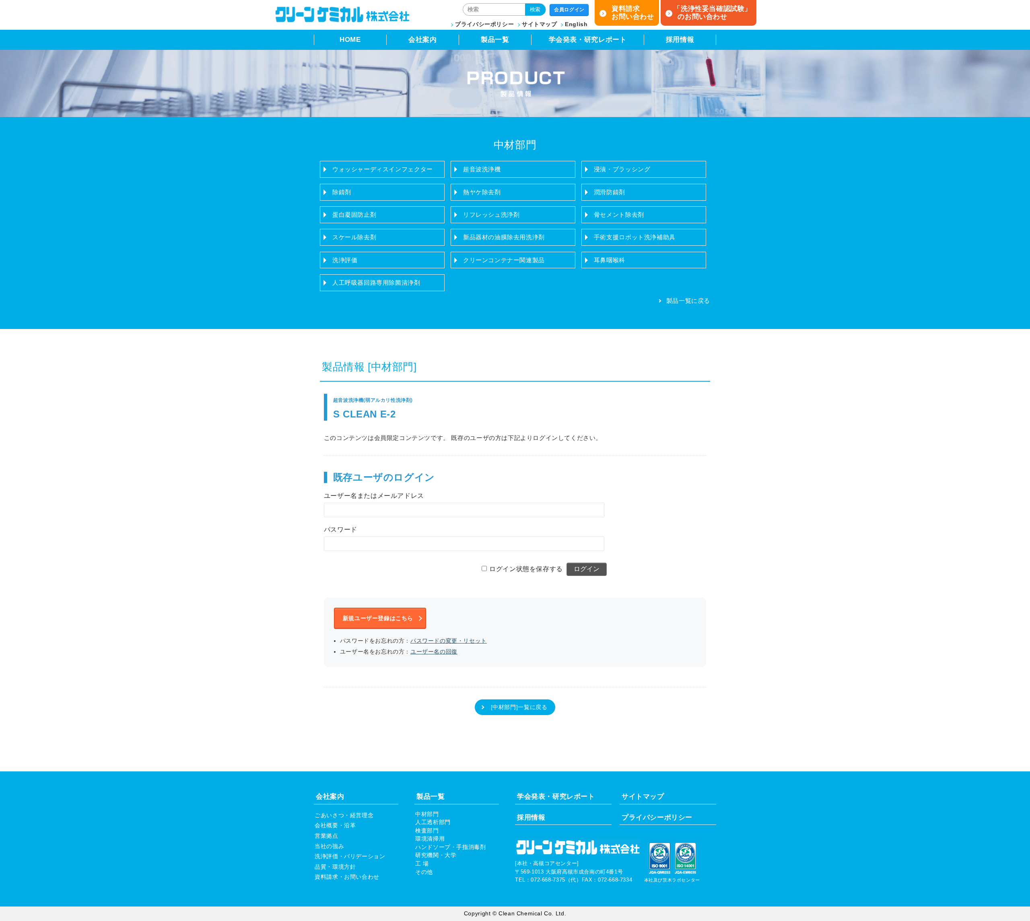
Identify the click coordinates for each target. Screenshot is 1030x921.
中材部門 (427, 814)
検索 (535, 9)
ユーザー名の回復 (433, 652)
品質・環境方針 (335, 867)
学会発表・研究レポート (588, 39)
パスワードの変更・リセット (448, 641)
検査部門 (427, 831)
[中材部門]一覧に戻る (519, 707)
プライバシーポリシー (484, 24)
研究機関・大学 (435, 855)
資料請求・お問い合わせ (347, 877)
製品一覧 (495, 39)
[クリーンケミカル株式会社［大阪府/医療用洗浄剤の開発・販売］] (342, 20)
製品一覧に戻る (688, 300)
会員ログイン (569, 9)
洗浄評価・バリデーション (350, 856)
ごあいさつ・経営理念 (344, 815)
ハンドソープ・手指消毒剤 (450, 847)
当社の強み (329, 846)
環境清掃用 (430, 839)
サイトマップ (539, 24)
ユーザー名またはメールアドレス (374, 495)
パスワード (340, 529)
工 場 (422, 864)
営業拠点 (326, 836)
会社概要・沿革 (335, 825)
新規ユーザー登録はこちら (378, 618)
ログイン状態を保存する (526, 568)
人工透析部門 (433, 822)
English (576, 24)
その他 (424, 872)
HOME (350, 39)
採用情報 (680, 39)
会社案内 (422, 39)
